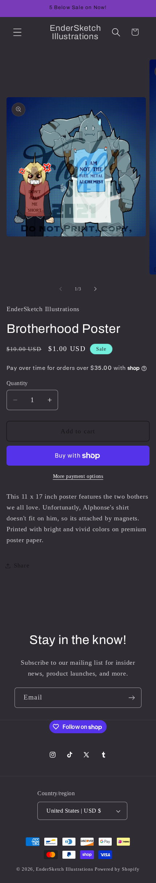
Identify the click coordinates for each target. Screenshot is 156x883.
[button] (17, 32)
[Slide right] (95, 289)
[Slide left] (61, 289)
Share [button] (22, 565)
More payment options (78, 476)
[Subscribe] (131, 698)
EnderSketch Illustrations (64, 869)
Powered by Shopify (117, 869)
